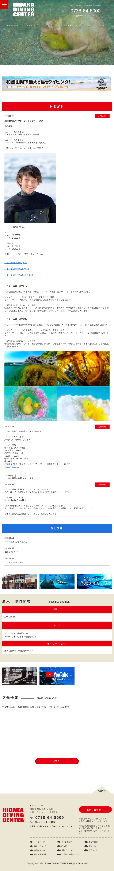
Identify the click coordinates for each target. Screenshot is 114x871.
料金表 (88, 25)
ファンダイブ (32, 25)
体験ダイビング (11, 552)
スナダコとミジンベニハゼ (16, 542)
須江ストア (93, 850)
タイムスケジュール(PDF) (15, 263)
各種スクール (39, 850)
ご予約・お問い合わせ (70, 854)
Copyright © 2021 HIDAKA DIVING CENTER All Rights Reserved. (57, 863)
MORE (56, 761)
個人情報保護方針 (41, 854)
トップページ (12, 25)
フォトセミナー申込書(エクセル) (18, 275)
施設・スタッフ (70, 25)
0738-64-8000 (85, 10)
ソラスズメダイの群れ (14, 562)
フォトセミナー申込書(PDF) (16, 269)
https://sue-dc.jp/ (11, 467)
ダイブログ (51, 25)
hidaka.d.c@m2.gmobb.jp (54, 826)
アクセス (103, 25)
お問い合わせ (94, 809)
